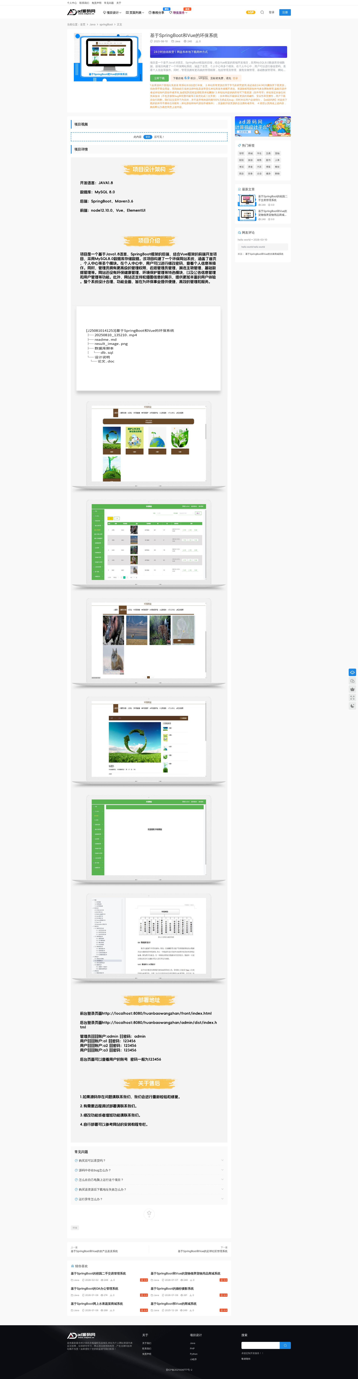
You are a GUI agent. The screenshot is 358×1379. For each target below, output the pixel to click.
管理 (241, 153)
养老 (250, 166)
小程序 (193, 1359)
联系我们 (84, 2)
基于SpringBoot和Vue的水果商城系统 (264, 254)
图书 (268, 160)
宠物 (277, 153)
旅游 (250, 160)
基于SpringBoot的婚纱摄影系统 (172, 1288)
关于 (118, 2)
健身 (268, 173)
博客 (268, 166)
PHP (192, 1348)
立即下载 (159, 78)
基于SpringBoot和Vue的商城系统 (174, 1303)
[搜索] (262, 12)
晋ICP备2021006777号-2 (179, 1369)
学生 (259, 153)
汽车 (259, 166)
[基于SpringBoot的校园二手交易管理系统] (247, 200)
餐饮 (277, 166)
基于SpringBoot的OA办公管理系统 (94, 1288)
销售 (259, 160)
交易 (268, 153)
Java (177, 41)
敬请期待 (245, 1358)
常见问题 (109, 2)
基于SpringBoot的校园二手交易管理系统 (98, 1273)
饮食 (250, 173)
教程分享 (159, 11)
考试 (241, 166)
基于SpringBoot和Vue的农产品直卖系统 (94, 1251)
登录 (235, 78)
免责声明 (96, 2)
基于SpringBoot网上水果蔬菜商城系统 (97, 1303)
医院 (241, 160)
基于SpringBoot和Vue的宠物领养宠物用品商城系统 (185, 1273)
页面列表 (135, 12)
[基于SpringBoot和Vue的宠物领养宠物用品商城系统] (247, 215)
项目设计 (112, 12)
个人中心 (72, 2)
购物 (277, 173)
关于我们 (146, 1343)
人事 (277, 160)
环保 (75, 1227)
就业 (241, 173)
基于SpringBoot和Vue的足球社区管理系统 (202, 1251)
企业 (259, 173)
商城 (250, 153)
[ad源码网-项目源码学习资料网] (81, 12)
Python (193, 1353)
